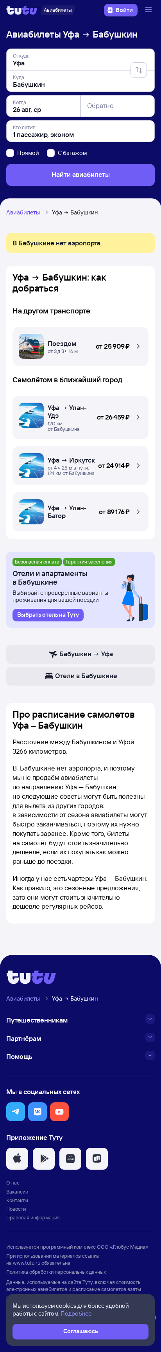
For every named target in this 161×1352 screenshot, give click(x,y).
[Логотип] (22, 10)
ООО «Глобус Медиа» (122, 1247)
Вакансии (17, 1191)
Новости (16, 1209)
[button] (80, 344)
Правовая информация (33, 1217)
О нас (13, 1182)
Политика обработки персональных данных (56, 1272)
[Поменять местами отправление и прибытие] (139, 70)
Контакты (17, 1200)
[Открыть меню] (149, 10)
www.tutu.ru (26, 1263)
